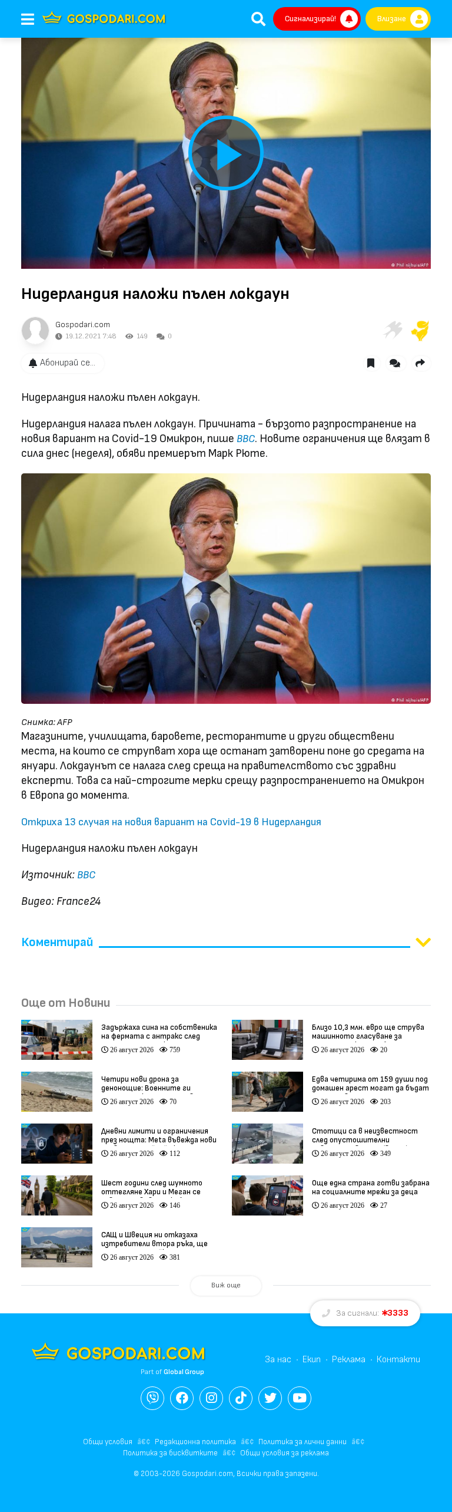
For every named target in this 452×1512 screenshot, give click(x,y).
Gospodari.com (82, 324)
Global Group (184, 1372)
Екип (312, 1359)
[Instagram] (211, 1398)
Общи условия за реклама (284, 1453)
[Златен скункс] (420, 330)
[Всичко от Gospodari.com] (35, 331)
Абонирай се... (67, 362)
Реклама (348, 1359)
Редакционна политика (195, 1442)
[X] (270, 1398)
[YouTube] (299, 1398)
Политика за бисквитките (170, 1453)
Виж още (226, 1285)
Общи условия (107, 1442)
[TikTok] (240, 1398)
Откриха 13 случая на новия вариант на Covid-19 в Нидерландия (171, 822)
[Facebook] (182, 1398)
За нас (278, 1359)
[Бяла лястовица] (392, 330)
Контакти (398, 1359)
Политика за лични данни (302, 1442)
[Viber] (152, 1398)
